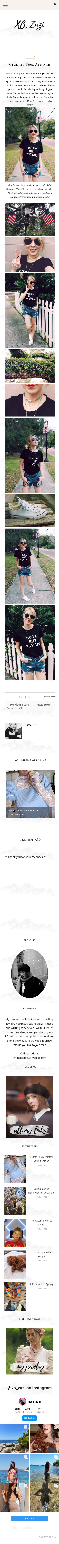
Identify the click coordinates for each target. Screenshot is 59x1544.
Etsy (23, 185)
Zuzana (32, 724)
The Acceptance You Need (41, 1222)
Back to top (46, 1537)
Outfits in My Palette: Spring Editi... (24, 812)
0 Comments (48, 696)
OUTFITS (30, 56)
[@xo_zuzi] (22, 1401)
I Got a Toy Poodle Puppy (41, 1254)
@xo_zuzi (16, 1387)
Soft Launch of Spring (41, 1284)
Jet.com (33, 189)
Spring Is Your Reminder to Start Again (41, 1190)
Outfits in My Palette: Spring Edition (41, 1158)
